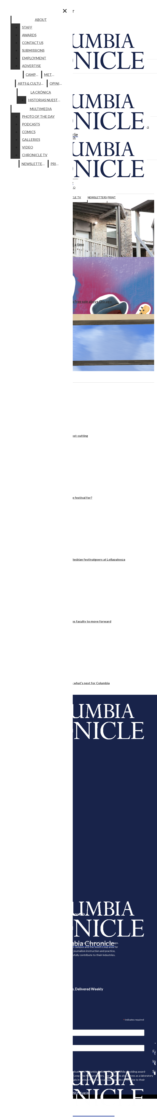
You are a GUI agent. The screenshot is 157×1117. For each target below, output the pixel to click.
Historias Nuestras (46, 100)
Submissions (33, 50)
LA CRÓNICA (40, 92)
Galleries (31, 139)
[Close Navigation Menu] (65, 11)
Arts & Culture (31, 83)
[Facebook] (153, 1043)
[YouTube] (153, 1073)
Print (111, 197)
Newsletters (97, 197)
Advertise (31, 66)
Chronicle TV (34, 155)
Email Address (15, 1027)
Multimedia (41, 109)
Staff (27, 27)
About (41, 19)
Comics (28, 132)
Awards (29, 35)
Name (10, 1042)
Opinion (57, 83)
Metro (50, 74)
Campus (33, 74)
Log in (85, 1093)
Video (27, 147)
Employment (34, 58)
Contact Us (32, 43)
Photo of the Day (38, 116)
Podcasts (31, 124)
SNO (74, 1093)
